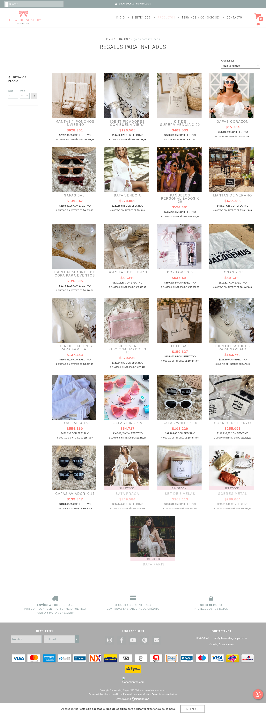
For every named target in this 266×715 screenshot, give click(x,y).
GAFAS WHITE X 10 (180, 423)
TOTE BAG (180, 346)
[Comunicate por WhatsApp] (258, 694)
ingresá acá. (144, 694)
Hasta (22, 91)
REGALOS (122, 39)
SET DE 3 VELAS (180, 493)
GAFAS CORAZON (233, 121)
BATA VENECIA (127, 195)
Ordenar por (227, 60)
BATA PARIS (154, 564)
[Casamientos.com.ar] (133, 681)
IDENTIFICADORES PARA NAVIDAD (232, 347)
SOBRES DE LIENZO (232, 423)
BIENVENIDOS (141, 17)
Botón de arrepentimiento (165, 694)
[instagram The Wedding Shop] (109, 640)
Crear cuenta (126, 4)
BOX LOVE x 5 (180, 272)
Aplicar (34, 96)
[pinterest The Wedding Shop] (144, 640)
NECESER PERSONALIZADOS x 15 (127, 349)
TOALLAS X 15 (75, 423)
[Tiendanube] (133, 700)
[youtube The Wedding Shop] (133, 640)
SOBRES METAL (232, 493)
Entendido (193, 709)
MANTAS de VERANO (232, 195)
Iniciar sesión (143, 4)
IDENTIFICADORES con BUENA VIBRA (127, 123)
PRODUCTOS (166, 17)
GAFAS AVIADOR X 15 (75, 493)
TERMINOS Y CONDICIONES (200, 17)
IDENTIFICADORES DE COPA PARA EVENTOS (74, 274)
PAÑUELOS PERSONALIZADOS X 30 (180, 198)
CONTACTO (234, 17)
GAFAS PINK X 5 (127, 423)
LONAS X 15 (233, 272)
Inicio (109, 39)
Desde (10, 91)
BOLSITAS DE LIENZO (127, 272)
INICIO (120, 17)
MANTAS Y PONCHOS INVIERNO (74, 123)
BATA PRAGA (127, 493)
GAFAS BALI (75, 195)
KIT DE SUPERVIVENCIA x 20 (180, 123)
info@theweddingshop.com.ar (230, 638)
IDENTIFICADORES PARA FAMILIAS (75, 347)
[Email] (156, 640)
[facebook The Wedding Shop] (121, 640)
